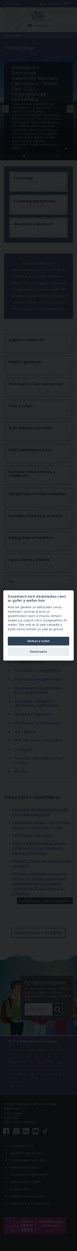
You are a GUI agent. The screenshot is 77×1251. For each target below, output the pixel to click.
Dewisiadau (38, 651)
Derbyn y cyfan (39, 641)
